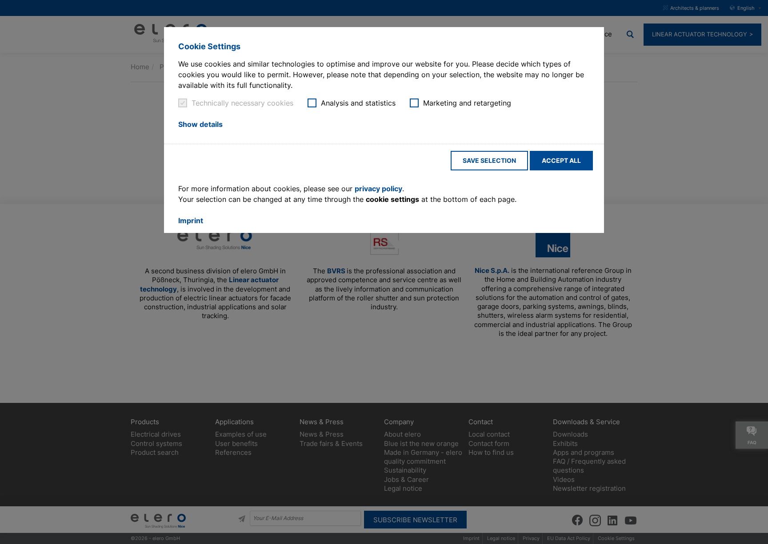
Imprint (190, 220)
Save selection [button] (489, 160)
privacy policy (378, 188)
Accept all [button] (561, 160)
